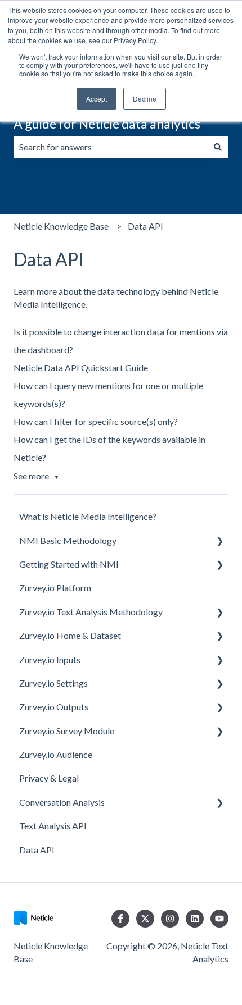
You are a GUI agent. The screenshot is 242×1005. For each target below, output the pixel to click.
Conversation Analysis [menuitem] (62, 802)
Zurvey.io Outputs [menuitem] (53, 706)
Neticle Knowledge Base (61, 226)
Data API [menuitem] (37, 849)
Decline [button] (144, 98)
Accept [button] (96, 98)
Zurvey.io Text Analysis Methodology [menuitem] (91, 611)
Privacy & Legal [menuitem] (49, 778)
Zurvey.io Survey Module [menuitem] (66, 730)
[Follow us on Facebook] (120, 919)
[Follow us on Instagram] (170, 919)
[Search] (217, 147)
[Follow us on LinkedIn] (195, 919)
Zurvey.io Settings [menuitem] (53, 683)
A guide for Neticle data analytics (107, 123)
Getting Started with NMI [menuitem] (69, 564)
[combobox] (110, 147)
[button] (219, 541)
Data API (145, 226)
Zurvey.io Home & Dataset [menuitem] (70, 635)
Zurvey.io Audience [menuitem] (55, 754)
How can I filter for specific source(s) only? (96, 421)
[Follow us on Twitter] (145, 919)
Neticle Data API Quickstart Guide (81, 367)
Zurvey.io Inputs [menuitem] (49, 659)
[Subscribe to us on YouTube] (219, 919)
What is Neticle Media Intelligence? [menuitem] (87, 516)
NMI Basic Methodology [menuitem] (67, 540)
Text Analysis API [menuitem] (53, 825)
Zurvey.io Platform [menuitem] (55, 587)
